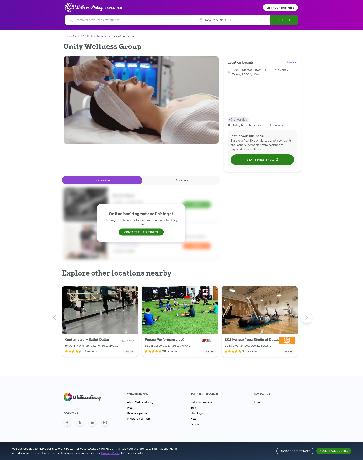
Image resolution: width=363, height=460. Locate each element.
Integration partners (138, 419)
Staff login (197, 413)
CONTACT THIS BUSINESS (141, 232)
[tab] (102, 180)
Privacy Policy (110, 453)
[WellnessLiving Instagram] (105, 423)
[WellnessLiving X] (80, 423)
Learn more (277, 125)
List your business (201, 402)
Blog (193, 408)
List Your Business (280, 7)
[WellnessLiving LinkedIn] (92, 423)
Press (130, 408)
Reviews (181, 180)
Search (284, 20)
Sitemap (195, 424)
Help (193, 419)
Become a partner (137, 413)
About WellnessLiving (140, 402)
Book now (102, 180)
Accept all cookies (334, 451)
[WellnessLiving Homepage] (86, 397)
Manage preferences (295, 451)
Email (257, 402)
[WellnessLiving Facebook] (67, 423)
